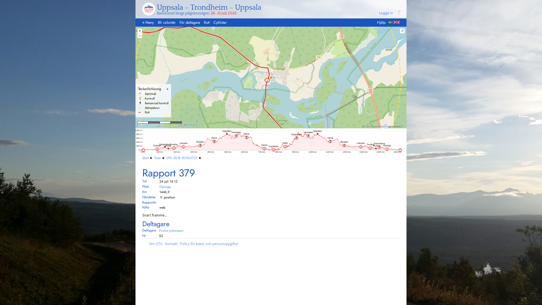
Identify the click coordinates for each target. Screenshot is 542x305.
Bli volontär (167, 22)
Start (145, 157)
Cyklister (220, 22)
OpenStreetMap (374, 126)
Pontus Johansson (171, 230)
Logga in (386, 13)
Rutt (207, 22)
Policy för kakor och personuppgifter (209, 243)
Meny (148, 22)
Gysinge (165, 186)
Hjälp (381, 22)
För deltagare (190, 22)
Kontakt (171, 243)
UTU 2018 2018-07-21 (182, 157)
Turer (157, 157)
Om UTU (156, 243)
